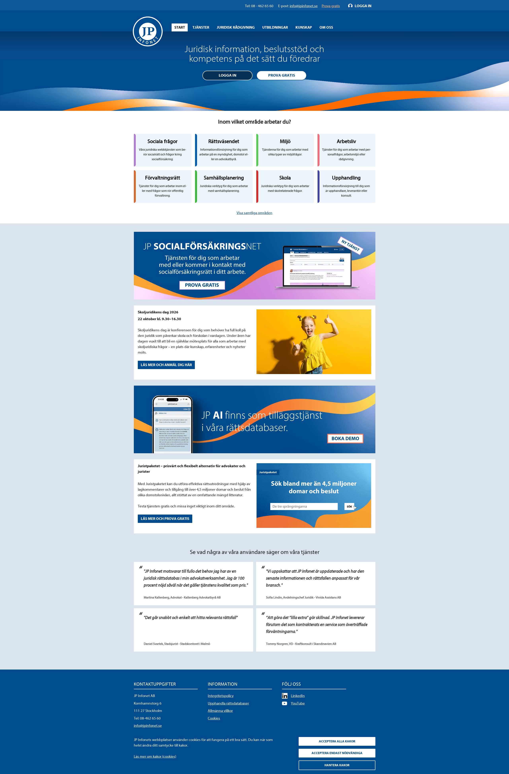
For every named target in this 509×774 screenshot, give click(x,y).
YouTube (298, 703)
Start (179, 27)
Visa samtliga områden (254, 213)
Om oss (326, 27)
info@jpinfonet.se (148, 725)
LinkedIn (298, 696)
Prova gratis (281, 75)
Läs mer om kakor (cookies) (155, 756)
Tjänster (200, 27)
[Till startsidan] (148, 31)
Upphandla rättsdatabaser (228, 703)
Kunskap (303, 27)
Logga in (227, 75)
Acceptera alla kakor (337, 741)
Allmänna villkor (220, 711)
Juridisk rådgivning (236, 27)
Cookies (214, 718)
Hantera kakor (336, 765)
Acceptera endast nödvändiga (337, 753)
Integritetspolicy (221, 696)
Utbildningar (275, 27)
